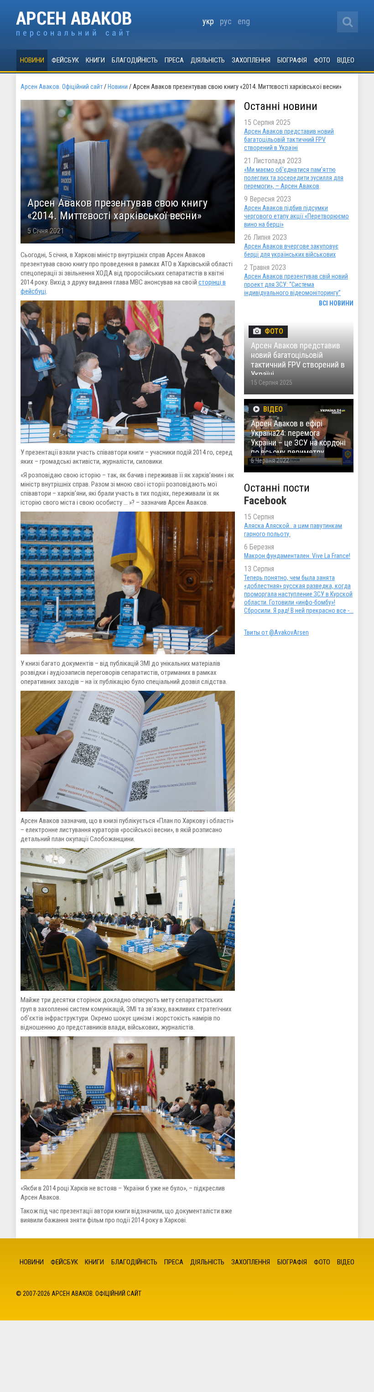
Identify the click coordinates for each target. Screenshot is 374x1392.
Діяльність (208, 60)
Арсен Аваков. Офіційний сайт (73, 24)
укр (208, 21)
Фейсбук (65, 60)
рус (226, 21)
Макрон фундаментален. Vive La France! (297, 555)
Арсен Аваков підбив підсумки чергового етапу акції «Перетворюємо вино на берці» (296, 216)
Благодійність (135, 60)
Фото (322, 60)
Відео (345, 60)
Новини (32, 60)
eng (244, 21)
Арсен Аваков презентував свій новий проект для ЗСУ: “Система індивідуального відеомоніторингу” (296, 284)
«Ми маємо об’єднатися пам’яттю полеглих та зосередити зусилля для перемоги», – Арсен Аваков (293, 178)
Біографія (292, 60)
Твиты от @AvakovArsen (276, 632)
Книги (95, 60)
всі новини (336, 303)
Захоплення (251, 60)
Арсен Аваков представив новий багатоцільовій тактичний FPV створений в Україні (289, 139)
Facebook (265, 500)
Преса (174, 60)
